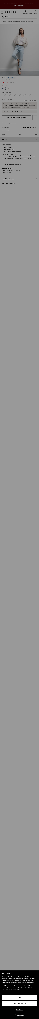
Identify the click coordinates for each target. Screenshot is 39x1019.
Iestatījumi (19, 1009)
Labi (19, 997)
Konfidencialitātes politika (13, 989)
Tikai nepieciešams (19, 1003)
